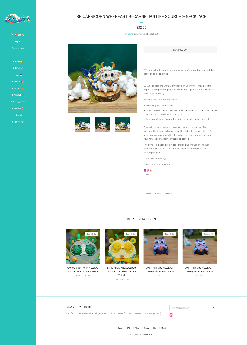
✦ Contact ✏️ (18, 88)
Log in (17, 41)
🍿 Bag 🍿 (19, 35)
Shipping (129, 33)
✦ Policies (136, 328)
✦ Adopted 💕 (18, 95)
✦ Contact (119, 328)
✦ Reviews (145, 328)
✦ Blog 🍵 (18, 115)
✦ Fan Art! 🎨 (18, 122)
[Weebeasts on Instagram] (171, 315)
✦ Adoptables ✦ (18, 102)
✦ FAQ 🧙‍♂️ (18, 75)
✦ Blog (154, 328)
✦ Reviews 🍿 (17, 108)
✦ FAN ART (162, 328)
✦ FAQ (128, 328)
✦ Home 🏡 (17, 61)
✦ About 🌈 (18, 68)
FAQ (163, 158)
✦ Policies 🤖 (18, 81)
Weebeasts (148, 334)
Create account (18, 48)
